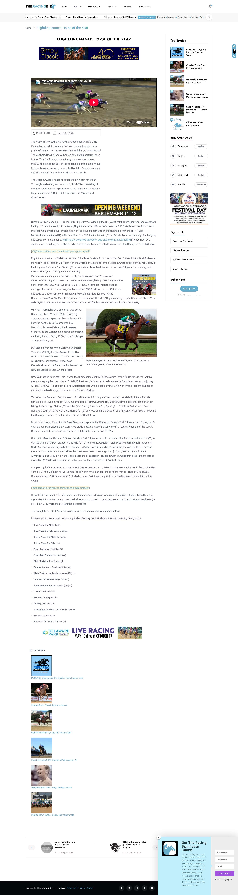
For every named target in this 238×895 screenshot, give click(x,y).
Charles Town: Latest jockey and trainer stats (52, 815)
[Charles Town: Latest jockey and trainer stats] (41, 802)
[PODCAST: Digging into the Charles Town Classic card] (41, 665)
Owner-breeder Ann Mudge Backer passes (51, 787)
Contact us (127, 6)
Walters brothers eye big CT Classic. (196, 81)
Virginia (195, 17)
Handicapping (94, 6)
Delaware (171, 17)
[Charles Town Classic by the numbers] (41, 693)
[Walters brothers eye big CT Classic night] (41, 720)
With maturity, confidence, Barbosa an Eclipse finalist (60, 487)
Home (64, 6)
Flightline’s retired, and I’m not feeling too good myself (61, 251)
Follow (201, 146)
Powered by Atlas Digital (80, 888)
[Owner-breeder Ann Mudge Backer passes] (41, 775)
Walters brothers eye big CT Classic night (109, 17)
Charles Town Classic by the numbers (70, 17)
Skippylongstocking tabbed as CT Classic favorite (196, 109)
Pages (111, 6)
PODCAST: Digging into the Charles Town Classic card (57, 678)
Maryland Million (181, 250)
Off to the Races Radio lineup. (194, 124)
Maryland (161, 17)
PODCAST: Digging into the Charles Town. (196, 52)
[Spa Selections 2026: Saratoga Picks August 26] (41, 748)
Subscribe (201, 184)
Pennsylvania (184, 17)
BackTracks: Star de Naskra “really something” (65, 844)
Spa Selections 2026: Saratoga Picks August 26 (54, 760)
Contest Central (146, 6)
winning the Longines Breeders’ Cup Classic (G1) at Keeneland (97, 239)
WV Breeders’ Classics (183, 259)
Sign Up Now (189, 288)
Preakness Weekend (182, 240)
